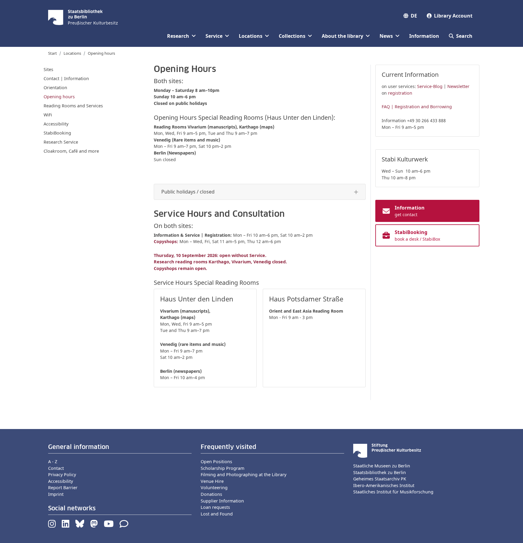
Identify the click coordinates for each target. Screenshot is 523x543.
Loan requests (215, 507)
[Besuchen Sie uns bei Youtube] (108, 525)
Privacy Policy (62, 474)
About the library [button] (342, 36)
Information (424, 36)
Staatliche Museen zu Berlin (381, 466)
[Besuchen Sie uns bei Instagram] (52, 525)
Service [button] (214, 36)
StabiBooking (57, 133)
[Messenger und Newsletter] (124, 525)
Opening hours (59, 96)
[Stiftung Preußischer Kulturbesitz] (387, 450)
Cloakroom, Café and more (71, 151)
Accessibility (56, 124)
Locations (72, 53)
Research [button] (178, 36)
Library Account (453, 15)
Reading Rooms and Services (73, 106)
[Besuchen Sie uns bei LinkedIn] (65, 525)
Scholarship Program (222, 468)
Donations (211, 494)
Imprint (56, 494)
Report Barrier (62, 487)
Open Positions (216, 461)
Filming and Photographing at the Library (243, 474)
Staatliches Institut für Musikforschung (393, 492)
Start (52, 53)
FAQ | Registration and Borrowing (417, 106)
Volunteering (214, 487)
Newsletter (458, 86)
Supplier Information (222, 501)
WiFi (48, 115)
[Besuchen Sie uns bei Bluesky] (79, 525)
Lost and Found (217, 514)
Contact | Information (66, 78)
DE (414, 15)
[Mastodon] (94, 525)
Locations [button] (250, 36)
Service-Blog (429, 86)
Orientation (55, 87)
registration (400, 93)
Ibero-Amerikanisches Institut (383, 485)
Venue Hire (212, 481)
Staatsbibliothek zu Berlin (379, 472)
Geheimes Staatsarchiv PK (379, 479)
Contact (56, 468)
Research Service (61, 142)
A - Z (52, 461)
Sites (48, 69)
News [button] (386, 36)
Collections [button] (292, 36)
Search (464, 36)
